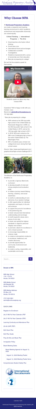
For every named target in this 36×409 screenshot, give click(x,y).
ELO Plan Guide (9, 334)
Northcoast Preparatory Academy (17, 25)
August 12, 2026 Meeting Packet (17, 355)
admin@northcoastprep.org (21, 112)
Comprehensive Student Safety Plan (15, 363)
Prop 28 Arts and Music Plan (13, 338)
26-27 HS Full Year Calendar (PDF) (15, 318)
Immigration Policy (9, 342)
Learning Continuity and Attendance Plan (16, 322)
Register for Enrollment (11, 311)
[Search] (30, 259)
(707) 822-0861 (8, 298)
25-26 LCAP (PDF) (9, 326)
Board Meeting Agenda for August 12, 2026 (18, 350)
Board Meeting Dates (10, 346)
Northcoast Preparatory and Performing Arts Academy (17, 404)
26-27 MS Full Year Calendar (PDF (15, 315)
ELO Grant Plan (8, 330)
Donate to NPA (8, 268)
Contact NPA (18, 401)
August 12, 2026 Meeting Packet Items (19, 359)
